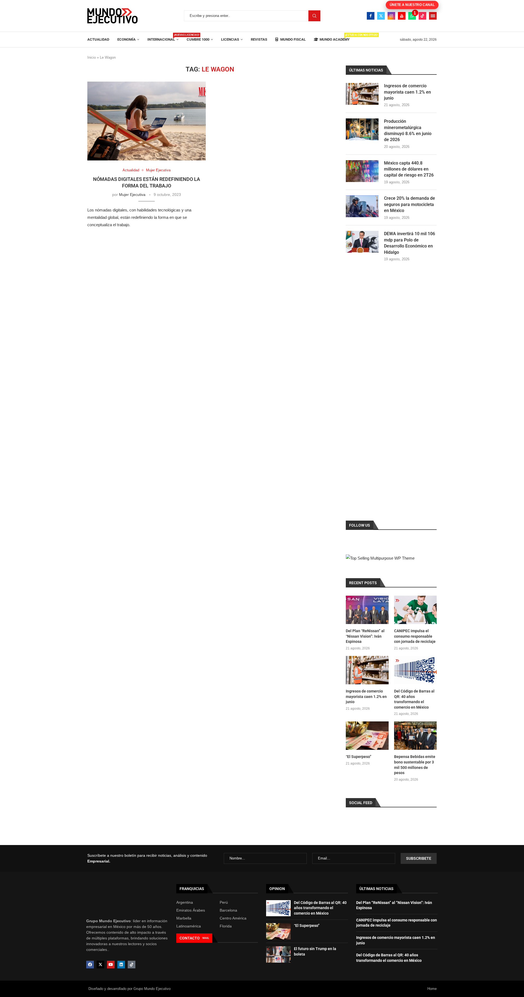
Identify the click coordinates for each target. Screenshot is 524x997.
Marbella (183, 918)
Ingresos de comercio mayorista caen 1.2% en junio (407, 92)
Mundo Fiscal (292, 39)
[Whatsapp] (412, 16)
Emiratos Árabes (190, 910)
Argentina (184, 902)
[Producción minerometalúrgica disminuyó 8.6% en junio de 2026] (362, 129)
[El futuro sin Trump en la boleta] (278, 954)
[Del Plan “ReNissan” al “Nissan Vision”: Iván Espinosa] (367, 610)
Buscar (314, 15)
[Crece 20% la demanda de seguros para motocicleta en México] (362, 206)
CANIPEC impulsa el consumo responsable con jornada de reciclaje (415, 636)
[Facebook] (370, 16)
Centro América (233, 918)
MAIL (206, 937)
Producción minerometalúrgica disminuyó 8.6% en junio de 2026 (407, 130)
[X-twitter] (100, 964)
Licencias (230, 39)
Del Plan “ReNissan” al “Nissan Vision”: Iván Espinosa (365, 636)
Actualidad (98, 39)
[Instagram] (391, 16)
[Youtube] (402, 16)
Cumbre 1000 (198, 39)
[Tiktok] (422, 16)
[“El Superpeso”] (367, 735)
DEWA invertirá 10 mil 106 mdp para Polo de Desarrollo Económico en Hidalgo (409, 243)
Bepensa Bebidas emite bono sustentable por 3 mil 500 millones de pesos (414, 764)
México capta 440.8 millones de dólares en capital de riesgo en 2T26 (409, 169)
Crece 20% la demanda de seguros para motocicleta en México (409, 204)
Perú (224, 902)
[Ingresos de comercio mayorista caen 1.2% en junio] (362, 94)
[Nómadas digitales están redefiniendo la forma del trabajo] (146, 121)
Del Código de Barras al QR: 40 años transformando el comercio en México (414, 699)
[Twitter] (381, 16)
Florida (226, 926)
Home (432, 989)
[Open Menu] (433, 16)
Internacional (162, 37)
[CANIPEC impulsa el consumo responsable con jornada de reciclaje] (415, 610)
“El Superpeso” (358, 756)
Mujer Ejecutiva (132, 194)
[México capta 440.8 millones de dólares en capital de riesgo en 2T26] (362, 171)
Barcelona (228, 910)
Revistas (259, 39)
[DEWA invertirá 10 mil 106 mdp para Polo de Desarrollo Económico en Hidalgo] (362, 242)
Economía (126, 39)
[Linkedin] (121, 964)
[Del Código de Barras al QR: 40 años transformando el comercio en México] (415, 670)
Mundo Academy (335, 37)
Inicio (91, 57)
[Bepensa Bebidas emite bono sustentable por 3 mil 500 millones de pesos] (415, 735)
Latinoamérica (188, 926)
